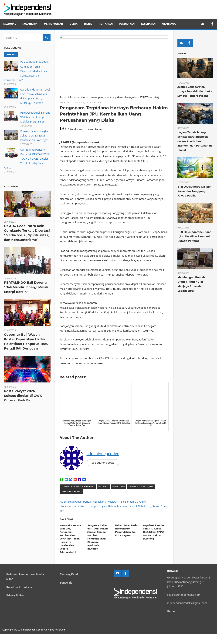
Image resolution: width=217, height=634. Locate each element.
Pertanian (106, 23)
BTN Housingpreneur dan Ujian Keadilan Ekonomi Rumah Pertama (194, 236)
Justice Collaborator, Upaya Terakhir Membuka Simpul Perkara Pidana (194, 91)
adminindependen (103, 453)
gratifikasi (103, 486)
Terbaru (11, 54)
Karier (171, 611)
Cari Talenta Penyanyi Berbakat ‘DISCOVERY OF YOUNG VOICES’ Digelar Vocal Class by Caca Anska (27, 158)
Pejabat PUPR (118, 486)
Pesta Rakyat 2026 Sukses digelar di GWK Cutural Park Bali (23, 395)
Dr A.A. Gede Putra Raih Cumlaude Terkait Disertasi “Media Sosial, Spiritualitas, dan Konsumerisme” (26, 71)
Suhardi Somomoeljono (141, 486)
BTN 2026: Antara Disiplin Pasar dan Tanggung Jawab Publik (194, 191)
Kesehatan (148, 23)
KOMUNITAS (11, 186)
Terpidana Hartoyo (71, 491)
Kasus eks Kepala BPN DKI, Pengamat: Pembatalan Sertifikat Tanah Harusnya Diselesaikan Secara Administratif (70, 538)
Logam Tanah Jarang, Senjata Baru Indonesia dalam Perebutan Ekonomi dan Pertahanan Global (194, 141)
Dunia (74, 23)
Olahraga (169, 23)
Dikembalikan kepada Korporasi (78, 486)
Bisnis (88, 23)
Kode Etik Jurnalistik (19, 587)
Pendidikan (127, 23)
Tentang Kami (69, 574)
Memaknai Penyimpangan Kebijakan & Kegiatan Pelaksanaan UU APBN (103, 501)
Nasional (9, 23)
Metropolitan (53, 23)
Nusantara (29, 23)
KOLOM (181, 53)
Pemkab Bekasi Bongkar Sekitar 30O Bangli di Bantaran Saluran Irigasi (34, 135)
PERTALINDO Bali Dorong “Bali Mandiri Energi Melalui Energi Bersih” (35, 117)
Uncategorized (93, 102)
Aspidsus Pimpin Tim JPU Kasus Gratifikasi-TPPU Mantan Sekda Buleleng (153, 532)
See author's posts (103, 462)
